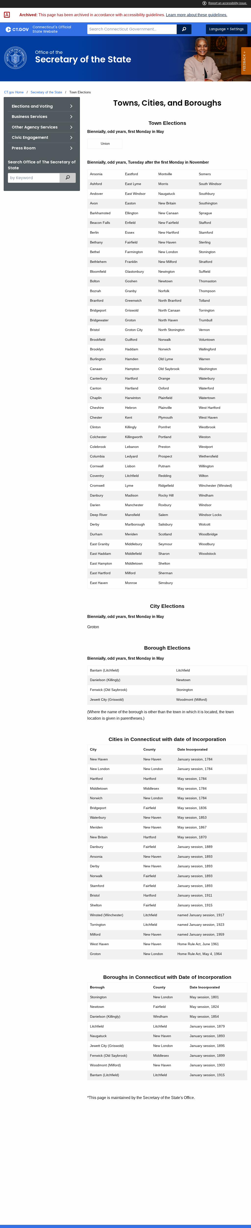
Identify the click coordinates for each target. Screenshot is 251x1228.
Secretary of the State (46, 92)
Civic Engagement (30, 137)
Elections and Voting (32, 106)
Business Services (29, 116)
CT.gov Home (14, 92)
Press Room (24, 148)
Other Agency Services (35, 127)
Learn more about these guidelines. (196, 15)
